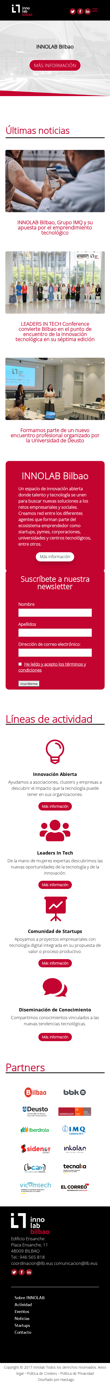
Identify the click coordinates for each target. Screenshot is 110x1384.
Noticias (22, 1318)
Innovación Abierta (55, 774)
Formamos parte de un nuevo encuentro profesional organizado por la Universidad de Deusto (55, 435)
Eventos (22, 1311)
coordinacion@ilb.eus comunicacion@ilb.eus (54, 1263)
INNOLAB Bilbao (55, 46)
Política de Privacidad (77, 1373)
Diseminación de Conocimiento (55, 1010)
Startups (22, 1325)
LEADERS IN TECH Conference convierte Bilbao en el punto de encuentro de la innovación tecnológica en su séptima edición (55, 331)
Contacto (23, 1332)
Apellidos (27, 624)
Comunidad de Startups (55, 931)
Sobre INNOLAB (30, 1297)
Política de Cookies (42, 1373)
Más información (55, 556)
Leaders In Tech (55, 853)
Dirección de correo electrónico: (49, 644)
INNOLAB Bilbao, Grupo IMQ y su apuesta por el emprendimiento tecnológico (55, 227)
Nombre (26, 604)
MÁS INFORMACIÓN (55, 65)
